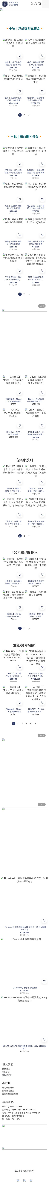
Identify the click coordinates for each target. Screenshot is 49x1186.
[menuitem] (20, 115)
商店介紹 (6, 1072)
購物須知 (6, 1069)
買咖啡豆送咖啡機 (10, 1094)
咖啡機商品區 (8, 1091)
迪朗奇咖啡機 (8, 1087)
